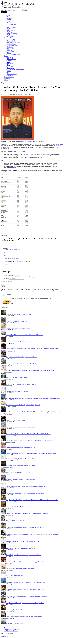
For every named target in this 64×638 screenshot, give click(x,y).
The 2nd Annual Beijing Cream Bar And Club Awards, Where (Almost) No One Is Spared (30, 370)
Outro (8, 62)
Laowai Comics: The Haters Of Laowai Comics (18, 391)
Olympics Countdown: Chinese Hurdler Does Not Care (20, 447)
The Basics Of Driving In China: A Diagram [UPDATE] (21, 459)
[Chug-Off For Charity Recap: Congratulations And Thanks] (3, 357)
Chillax (9, 71)
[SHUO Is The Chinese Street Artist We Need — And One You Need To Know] (3, 513)
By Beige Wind (11, 32)
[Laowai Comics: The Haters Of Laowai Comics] (3, 391)
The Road (10, 66)
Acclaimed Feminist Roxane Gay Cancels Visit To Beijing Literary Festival (26, 589)
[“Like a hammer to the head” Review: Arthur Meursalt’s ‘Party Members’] (3, 493)
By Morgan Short (12, 35)
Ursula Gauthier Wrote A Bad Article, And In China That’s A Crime (24, 616)
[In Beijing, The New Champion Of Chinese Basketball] (3, 479)
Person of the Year (34, 144)
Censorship (10, 63)
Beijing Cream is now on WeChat (15, 520)
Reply (5, 255)
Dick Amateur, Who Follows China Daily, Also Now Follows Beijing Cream (26, 486)
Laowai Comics (11, 41)
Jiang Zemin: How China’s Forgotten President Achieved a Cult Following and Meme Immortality (32, 500)
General (9, 16)
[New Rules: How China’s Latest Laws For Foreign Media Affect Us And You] (3, 596)
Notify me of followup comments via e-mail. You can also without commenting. (27, 298)
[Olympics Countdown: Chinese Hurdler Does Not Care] (3, 447)
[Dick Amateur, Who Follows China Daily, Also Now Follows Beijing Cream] (3, 486)
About (5, 628)
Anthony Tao (6, 94)
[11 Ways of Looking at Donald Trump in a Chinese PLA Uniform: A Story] (3, 527)
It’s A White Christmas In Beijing (14, 623)
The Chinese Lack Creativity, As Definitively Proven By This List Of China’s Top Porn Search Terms (33, 398)
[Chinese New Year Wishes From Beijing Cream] (3, 341)
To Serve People (11, 44)
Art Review (10, 75)
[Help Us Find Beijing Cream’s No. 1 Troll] (3, 321)
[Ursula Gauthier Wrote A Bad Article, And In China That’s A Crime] (3, 616)
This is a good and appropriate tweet (15, 575)
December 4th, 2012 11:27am (12, 249)
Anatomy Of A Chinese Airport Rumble (16, 377)
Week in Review (11, 59)
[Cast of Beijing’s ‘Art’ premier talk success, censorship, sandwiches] (3, 555)
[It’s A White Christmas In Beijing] (3, 623)
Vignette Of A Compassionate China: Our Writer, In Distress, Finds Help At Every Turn (29, 440)
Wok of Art (10, 21)
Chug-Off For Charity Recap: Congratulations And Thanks (21, 357)
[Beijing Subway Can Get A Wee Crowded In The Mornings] (3, 364)
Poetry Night (10, 68)
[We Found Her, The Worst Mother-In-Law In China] (3, 506)
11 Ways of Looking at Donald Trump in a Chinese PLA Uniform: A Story (25, 527)
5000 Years (10, 19)
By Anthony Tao (11, 27)
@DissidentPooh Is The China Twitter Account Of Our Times (22, 541)
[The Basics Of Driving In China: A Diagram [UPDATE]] (3, 459)
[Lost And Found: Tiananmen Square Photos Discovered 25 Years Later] (3, 335)
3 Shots (6, 80)
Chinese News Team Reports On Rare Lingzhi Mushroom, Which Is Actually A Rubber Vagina (31, 453)
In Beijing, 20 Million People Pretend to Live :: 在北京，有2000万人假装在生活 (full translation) (32, 534)
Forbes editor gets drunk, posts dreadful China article (20, 568)
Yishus (9, 53)
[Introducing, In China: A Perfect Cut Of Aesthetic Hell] (3, 427)
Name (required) (8, 275)
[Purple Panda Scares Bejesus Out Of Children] (3, 472)
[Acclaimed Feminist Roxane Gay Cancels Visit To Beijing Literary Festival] (3, 589)
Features (6, 56)
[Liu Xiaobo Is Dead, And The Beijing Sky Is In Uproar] (3, 548)
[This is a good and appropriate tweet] (3, 575)
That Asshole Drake (12, 45)
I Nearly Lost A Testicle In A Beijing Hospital (18, 328)
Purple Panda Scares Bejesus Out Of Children (18, 472)
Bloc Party (10, 57)
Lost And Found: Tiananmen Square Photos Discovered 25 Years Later (24, 335)
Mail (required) (8, 276)
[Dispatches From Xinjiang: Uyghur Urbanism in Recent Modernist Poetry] (3, 582)
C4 (8, 72)
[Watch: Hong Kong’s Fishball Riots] (3, 609)
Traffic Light (10, 51)
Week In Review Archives (11, 631)
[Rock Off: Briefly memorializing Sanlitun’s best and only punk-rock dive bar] (3, 562)
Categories (7, 15)
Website (6, 278)
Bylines (6, 26)
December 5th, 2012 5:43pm (11, 258)
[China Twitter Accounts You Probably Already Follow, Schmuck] (3, 405)
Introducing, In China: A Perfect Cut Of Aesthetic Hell (20, 427)
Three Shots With (11, 39)
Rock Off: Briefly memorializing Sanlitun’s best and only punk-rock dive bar (26, 562)
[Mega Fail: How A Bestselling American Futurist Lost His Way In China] (3, 603)
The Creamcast (8, 78)
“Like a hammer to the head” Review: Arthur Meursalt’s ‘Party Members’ (25, 493)
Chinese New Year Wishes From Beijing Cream (18, 341)
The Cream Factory (9, 38)
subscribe (37, 298)
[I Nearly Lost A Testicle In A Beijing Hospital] (3, 328)
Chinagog (9, 50)
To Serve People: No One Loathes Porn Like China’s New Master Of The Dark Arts (28, 434)
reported (13, 167)
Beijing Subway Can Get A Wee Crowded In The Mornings (22, 364)
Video (5, 235)
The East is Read (11, 24)
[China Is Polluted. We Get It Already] (3, 420)
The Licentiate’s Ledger (13, 54)
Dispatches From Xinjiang (14, 42)
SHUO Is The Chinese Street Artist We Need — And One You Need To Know (27, 513)
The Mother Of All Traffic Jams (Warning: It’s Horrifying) (21, 465)
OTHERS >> (10, 36)
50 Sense (9, 60)
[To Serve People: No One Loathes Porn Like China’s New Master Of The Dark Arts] (3, 434)
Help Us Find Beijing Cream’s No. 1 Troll (17, 321)
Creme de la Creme (9, 77)
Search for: (3, 10)
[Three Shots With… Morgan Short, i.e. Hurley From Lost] (3, 384)
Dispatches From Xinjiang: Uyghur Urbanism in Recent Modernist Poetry (25, 582)
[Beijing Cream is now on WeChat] (3, 520)
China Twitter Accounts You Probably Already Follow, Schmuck (23, 405)
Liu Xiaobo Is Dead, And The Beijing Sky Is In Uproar (20, 548)
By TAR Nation (11, 30)
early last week (30, 154)
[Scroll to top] (4, 636)
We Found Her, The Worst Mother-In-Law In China (19, 506)
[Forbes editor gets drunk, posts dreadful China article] (3, 568)
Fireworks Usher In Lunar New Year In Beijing (18, 314)
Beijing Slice (10, 48)
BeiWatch (9, 18)
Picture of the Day (12, 74)
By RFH (9, 29)
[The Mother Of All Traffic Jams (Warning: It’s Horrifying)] (3, 465)
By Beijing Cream (12, 33)
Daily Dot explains (20, 151)
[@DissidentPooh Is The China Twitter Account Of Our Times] (3, 541)
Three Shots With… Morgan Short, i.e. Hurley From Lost (21, 384)
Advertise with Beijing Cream (12, 629)
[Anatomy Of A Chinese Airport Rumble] (3, 377)
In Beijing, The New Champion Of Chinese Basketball (20, 479)
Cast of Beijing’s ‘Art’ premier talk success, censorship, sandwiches (23, 555)
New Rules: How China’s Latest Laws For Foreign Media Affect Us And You (26, 596)
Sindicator (10, 47)
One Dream (10, 22)
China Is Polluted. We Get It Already (15, 420)
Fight (8, 65)
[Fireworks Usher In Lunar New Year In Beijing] (3, 314)
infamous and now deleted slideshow (28, 141)
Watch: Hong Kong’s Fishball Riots (15, 609)
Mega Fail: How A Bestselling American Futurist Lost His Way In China (25, 603)
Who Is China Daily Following (15, 69)
